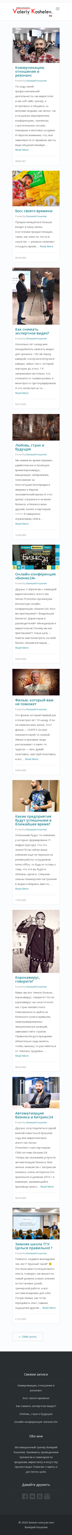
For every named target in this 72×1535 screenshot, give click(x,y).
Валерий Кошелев (36, 80)
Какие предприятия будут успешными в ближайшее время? (33, 820)
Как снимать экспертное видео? (32, 331)
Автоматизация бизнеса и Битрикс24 (34, 1115)
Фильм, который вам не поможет (34, 702)
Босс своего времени (33, 210)
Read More (22, 149)
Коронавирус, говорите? (27, 979)
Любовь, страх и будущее (29, 447)
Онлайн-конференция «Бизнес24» (35, 576)
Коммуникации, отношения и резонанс (30, 71)
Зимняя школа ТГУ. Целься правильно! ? (33, 1246)
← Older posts (28, 1336)
